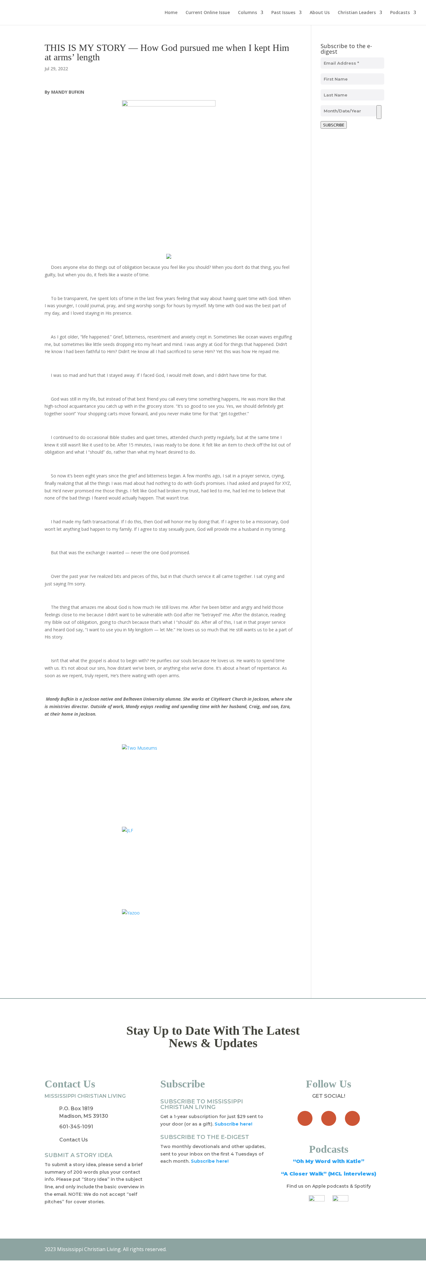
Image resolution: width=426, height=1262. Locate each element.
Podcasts (400, 12)
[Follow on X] (328, 1118)
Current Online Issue (208, 12)
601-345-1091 (76, 1127)
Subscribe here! (210, 1161)
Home (171, 12)
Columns (247, 12)
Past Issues (283, 12)
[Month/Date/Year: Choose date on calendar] (378, 112)
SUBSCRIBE (333, 125)
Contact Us (73, 1140)
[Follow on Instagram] (352, 1118)
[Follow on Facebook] (305, 1118)
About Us (320, 12)
